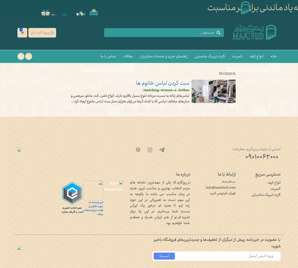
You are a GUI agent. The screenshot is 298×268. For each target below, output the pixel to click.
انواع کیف (256, 56)
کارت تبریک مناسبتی (210, 56)
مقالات (128, 56)
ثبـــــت (164, 256)
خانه (274, 56)
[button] (42, 33)
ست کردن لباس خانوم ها (162, 83)
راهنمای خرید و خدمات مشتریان (164, 56)
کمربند (237, 56)
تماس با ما (108, 56)
